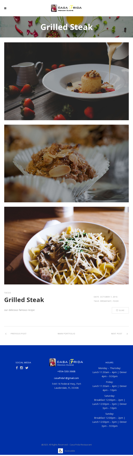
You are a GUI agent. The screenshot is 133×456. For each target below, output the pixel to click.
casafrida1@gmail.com (66, 378)
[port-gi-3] (66, 201)
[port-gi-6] (66, 283)
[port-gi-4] (66, 119)
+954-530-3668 (66, 371)
